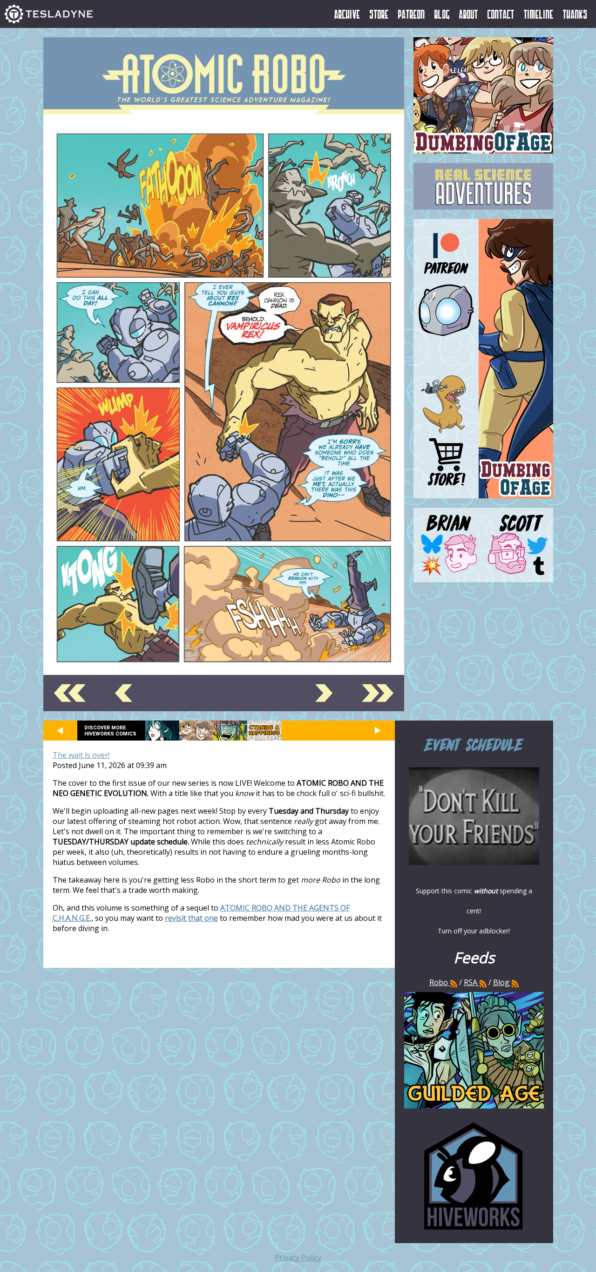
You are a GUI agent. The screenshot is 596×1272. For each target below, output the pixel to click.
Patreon (411, 14)
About (468, 14)
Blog (442, 14)
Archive (347, 14)
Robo (439, 982)
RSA (470, 982)
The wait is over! (81, 755)
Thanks (575, 14)
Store (379, 14)
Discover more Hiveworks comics (110, 731)
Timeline (539, 14)
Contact (501, 14)
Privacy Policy (298, 1257)
